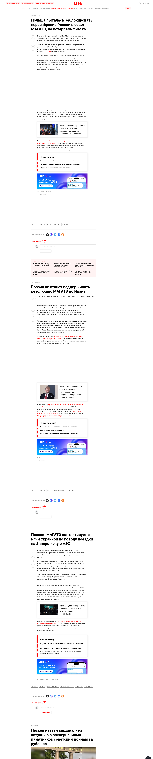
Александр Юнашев (53, 713)
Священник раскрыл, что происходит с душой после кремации (83, 272)
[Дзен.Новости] (47, 234)
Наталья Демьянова (43, 714)
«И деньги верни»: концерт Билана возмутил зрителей (41, 264)
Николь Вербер (42, 194)
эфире (49, 51)
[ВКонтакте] (58, 234)
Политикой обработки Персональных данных (62, 8)
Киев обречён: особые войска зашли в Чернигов (63, 272)
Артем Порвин (42, 460)
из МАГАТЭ (55, 658)
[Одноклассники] (62, 234)
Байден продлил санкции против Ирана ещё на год (54, 416)
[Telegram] (55, 234)
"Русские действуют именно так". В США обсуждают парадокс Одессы (62, 265)
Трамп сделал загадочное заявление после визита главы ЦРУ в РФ (84, 265)
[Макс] (51, 234)
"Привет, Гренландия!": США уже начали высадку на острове (41, 272)
